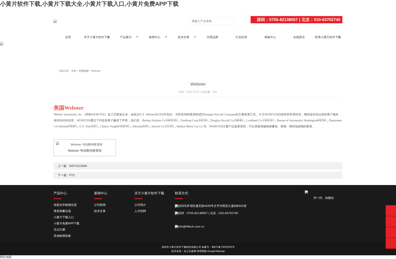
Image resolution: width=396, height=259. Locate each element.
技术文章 (183, 37)
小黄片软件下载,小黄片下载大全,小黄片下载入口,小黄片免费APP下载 (89, 4)
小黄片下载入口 (64, 217)
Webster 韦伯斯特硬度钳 (85, 150)
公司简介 (140, 204)
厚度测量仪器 (62, 211)
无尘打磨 (59, 229)
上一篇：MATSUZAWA (72, 166)
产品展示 (126, 37)
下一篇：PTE (66, 175)
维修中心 (270, 37)
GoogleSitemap (216, 251)
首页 (68, 37)
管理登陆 (202, 251)
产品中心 (60, 193)
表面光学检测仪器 (65, 204)
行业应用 (241, 37)
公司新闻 (100, 204)
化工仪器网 (190, 251)
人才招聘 (140, 211)
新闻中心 (154, 37)
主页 (73, 70)
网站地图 (6, 257)
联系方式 (181, 193)
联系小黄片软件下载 (328, 37)
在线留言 (299, 37)
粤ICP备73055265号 (223, 247)
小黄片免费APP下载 (66, 223)
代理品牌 (212, 37)
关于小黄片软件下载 (97, 37)
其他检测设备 (62, 235)
